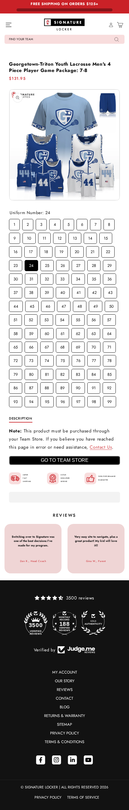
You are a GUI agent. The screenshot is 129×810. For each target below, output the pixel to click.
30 (16, 277)
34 (78, 277)
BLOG (65, 707)
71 (109, 346)
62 (78, 332)
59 (31, 332)
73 (31, 359)
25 (47, 264)
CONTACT (64, 698)
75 (63, 359)
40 (62, 291)
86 (15, 386)
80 (31, 373)
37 (16, 291)
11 (44, 237)
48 (79, 305)
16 (16, 250)
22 (108, 250)
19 (61, 250)
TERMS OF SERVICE (83, 797)
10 (29, 237)
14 (90, 237)
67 (47, 346)
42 (94, 291)
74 (47, 359)
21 (93, 250)
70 (94, 346)
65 (15, 346)
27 (78, 264)
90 (78, 386)
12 (60, 237)
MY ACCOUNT (64, 672)
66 (31, 346)
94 (31, 400)
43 (110, 291)
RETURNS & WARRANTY (64, 716)
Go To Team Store (64, 460)
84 (94, 373)
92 (109, 386)
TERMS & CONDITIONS (64, 742)
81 (47, 373)
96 (62, 400)
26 (62, 264)
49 (95, 305)
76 (78, 359)
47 (64, 305)
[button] (64, 39)
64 (109, 332)
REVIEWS (65, 689)
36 (109, 277)
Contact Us (101, 447)
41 (78, 291)
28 (94, 264)
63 (93, 332)
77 (94, 359)
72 (16, 359)
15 (106, 237)
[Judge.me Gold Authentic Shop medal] (93, 623)
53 (46, 318)
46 (48, 305)
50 (111, 305)
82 (62, 373)
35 (94, 277)
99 (109, 400)
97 (78, 400)
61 (63, 332)
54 (62, 318)
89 (62, 386)
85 (109, 373)
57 (109, 318)
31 (31, 277)
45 (32, 305)
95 (47, 400)
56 (93, 318)
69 (78, 346)
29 (109, 264)
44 (16, 305)
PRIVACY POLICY (64, 733)
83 (78, 373)
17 (31, 250)
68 (62, 346)
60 (47, 332)
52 (30, 318)
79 (16, 373)
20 (77, 250)
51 (16, 318)
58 (15, 332)
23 (15, 264)
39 (46, 291)
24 (31, 264)
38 (31, 291)
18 (46, 250)
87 (31, 386)
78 (109, 359)
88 (46, 386)
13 (75, 237)
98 (94, 400)
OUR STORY (64, 681)
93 (15, 400)
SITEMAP (64, 724)
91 (94, 386)
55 (78, 318)
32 (46, 277)
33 (62, 277)
